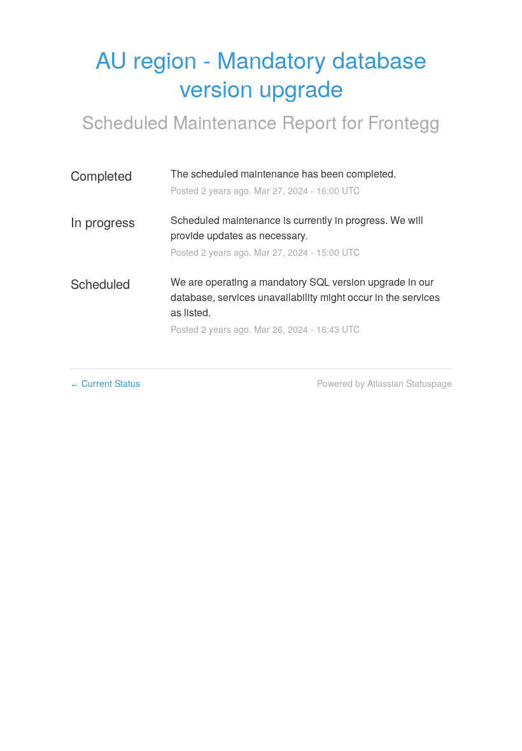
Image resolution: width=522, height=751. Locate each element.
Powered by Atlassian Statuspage (384, 383)
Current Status (105, 383)
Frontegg (404, 121)
